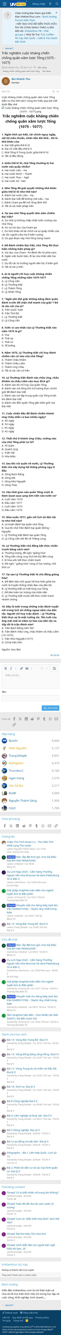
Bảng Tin (11, 866)
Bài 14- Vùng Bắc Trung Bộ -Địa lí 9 (27, 923)
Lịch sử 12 (12, 1162)
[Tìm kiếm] (57, 4)
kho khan (47, 71)
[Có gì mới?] (50, 4)
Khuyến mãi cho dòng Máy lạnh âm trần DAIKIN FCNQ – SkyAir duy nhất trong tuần (32, 908)
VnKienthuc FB (33, 31)
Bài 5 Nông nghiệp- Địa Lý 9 (23, 1130)
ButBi (12, 793)
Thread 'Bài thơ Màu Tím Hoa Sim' (26, 1233)
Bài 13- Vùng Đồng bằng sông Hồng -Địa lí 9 (33, 1054)
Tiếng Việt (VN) (30, 1312)
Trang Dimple (18, 756)
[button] (5, 668)
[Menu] (5, 4)
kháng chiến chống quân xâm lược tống (21, 71)
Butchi (13, 741)
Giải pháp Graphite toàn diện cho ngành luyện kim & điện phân (30, 891)
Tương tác (8, 836)
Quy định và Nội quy (22, 1317)
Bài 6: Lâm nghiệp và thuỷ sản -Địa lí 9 (29, 1115)
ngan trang (16, 778)
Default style (11, 1312)
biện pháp (42, 67)
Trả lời (56, 655)
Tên (4, 691)
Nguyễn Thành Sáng (23, 800)
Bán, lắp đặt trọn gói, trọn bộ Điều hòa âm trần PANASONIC (31, 858)
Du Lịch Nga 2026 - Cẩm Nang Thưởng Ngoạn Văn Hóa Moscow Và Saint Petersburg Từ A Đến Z (33, 875)
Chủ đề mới (9, 939)
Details (40, 1332)
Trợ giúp (6, 1320)
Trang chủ (18, 1320)
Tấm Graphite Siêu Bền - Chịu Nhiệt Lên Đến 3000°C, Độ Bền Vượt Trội (32, 1016)
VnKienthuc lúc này (15, 1264)
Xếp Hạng (8, 734)
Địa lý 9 (10, 930)
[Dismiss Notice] (56, 13)
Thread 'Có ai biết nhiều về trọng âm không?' (33, 1192)
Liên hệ (6, 1317)
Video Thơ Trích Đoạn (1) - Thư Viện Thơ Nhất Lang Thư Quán (30, 843)
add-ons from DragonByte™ (40, 1329)
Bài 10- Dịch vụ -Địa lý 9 (21, 1086)
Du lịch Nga (12, 885)
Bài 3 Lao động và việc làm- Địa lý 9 (27, 1141)
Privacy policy (42, 1317)
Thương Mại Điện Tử (17, 900)
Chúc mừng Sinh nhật (18, 851)
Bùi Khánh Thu (11, 67)
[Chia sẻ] (53, 92)
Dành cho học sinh (14, 1034)
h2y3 (12, 808)
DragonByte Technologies (24, 1332)
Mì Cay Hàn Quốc (25, 38)
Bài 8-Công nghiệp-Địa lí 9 (22, 1101)
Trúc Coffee (47, 34)
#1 (58, 91)
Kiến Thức (29, 20)
